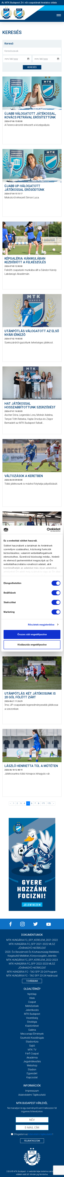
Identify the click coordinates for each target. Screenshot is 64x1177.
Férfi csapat (32, 1053)
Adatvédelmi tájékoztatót (40, 1134)
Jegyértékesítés (32, 1061)
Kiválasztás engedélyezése (32, 644)
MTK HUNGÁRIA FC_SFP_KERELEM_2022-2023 (32, 959)
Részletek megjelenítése (41, 624)
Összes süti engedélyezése (32, 634)
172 (49, 803)
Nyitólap (32, 994)
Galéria (32, 1029)
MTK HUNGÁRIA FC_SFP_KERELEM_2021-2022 (32, 940)
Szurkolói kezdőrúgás (32, 1037)
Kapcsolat (32, 1077)
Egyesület (32, 1073)
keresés (32, 67)
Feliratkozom (32, 1140)
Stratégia (32, 1021)
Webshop (32, 1065)
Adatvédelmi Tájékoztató (32, 1094)
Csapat (32, 1001)
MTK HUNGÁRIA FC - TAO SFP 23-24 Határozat (32, 975)
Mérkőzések (32, 1006)
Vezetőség (32, 1017)
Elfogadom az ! (33, 1134)
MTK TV (32, 1049)
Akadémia (32, 1057)
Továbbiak (32, 981)
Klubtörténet (32, 1025)
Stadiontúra (32, 1041)
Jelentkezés (32, 1010)
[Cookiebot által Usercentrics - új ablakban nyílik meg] (46, 530)
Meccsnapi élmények (32, 1033)
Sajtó (32, 1045)
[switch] (56, 592)
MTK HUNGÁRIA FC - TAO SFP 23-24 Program (32, 971)
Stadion (32, 1069)
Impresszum (32, 1090)
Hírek (32, 998)
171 (43, 803)
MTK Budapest (32, 1013)
